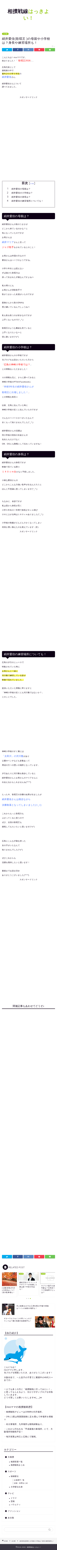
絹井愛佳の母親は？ (21, 189)
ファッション (14, 1511)
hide (32, 183)
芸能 (13, 1501)
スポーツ (12, 1471)
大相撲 (11, 1457)
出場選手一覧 (19, 1480)
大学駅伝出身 (17, 1487)
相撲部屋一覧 (17, 1462)
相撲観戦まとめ (18, 1465)
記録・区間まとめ (21, 1483)
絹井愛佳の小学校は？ (22, 192)
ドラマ (14, 1498)
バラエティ (16, 1505)
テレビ (11, 1493)
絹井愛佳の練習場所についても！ (27, 201)
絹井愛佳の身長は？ (21, 197)
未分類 (5, 34)
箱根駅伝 (15, 1476)
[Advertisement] (28, 117)
